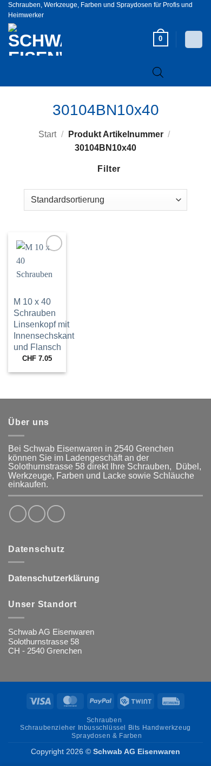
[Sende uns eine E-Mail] (55, 513)
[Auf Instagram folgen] (36, 513)
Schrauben (104, 720)
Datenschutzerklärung (54, 578)
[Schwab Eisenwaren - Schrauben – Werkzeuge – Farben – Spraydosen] (53, 39)
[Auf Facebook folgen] (18, 513)
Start (47, 134)
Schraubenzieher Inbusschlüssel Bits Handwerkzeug (105, 727)
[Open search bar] (158, 72)
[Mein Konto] (193, 39)
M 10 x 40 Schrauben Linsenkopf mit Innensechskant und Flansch (44, 324)
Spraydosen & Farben (106, 736)
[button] (160, 39)
